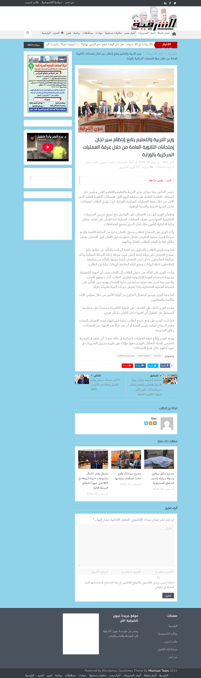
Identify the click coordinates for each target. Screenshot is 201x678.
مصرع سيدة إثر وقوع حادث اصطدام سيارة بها (128, 476)
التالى (97, 376)
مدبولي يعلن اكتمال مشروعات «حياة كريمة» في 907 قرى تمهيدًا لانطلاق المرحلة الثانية (93, 480)
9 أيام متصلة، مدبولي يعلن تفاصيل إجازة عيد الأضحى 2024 (105, 384)
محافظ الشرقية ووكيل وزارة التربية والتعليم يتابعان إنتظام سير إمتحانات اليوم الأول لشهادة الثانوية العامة (146, 387)
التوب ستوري (107, 162)
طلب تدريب (32, 2)
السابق (154, 376)
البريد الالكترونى (127, 167)
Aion (165, 162)
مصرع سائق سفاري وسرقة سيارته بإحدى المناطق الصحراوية (162, 478)
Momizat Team (158, 671)
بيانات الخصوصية (167, 633)
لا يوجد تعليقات (165, 166)
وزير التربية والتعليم (126, 355)
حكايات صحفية (113, 33)
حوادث (99, 33)
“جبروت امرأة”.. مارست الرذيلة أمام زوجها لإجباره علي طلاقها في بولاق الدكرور (51, 44)
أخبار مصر (129, 33)
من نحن (69, 2)
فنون (68, 33)
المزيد (56, 33)
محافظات (87, 33)
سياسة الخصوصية (52, 2)
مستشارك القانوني (167, 649)
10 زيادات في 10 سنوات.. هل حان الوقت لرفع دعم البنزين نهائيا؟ (134, 44)
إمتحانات (157, 355)
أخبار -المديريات (146, 33)
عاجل (88, 162)
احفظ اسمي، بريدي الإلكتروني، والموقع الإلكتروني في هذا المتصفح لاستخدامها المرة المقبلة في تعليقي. (129, 585)
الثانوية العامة (144, 355)
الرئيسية (46, 33)
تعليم (96, 162)
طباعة (145, 167)
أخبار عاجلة (164, 33)
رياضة (76, 33)
